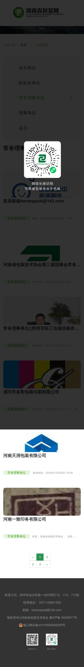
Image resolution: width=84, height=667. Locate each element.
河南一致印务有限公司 (24, 519)
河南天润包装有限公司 (24, 455)
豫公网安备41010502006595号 (44, 625)
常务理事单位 (17, 472)
